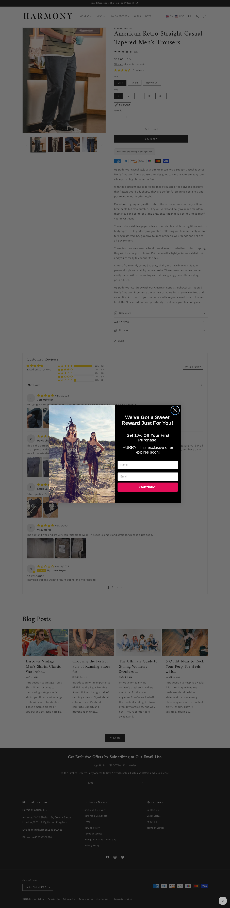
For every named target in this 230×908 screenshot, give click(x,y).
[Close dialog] (175, 410)
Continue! (147, 487)
